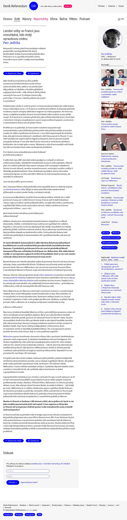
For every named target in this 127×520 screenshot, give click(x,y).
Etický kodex (57, 505)
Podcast (84, 19)
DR (33, 6)
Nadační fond (92, 505)
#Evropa (105, 233)
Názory (27, 19)
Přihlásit (101, 6)
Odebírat (111, 6)
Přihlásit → (13, 482)
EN (123, 19)
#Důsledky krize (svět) (111, 238)
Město (73, 19)
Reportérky (41, 19)
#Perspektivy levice (110, 243)
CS (119, 19)
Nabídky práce (78, 505)
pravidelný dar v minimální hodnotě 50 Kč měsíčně (50, 464)
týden (110, 260)
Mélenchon (8, 336)
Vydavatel (45, 505)
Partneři (8, 508)
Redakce (23, 505)
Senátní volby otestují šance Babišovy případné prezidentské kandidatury (111, 311)
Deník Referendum (15, 6)
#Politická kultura (109, 248)
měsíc (116, 260)
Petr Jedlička (11, 43)
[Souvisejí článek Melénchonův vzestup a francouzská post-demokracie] (112, 142)
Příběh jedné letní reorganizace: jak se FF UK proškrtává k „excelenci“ (112, 266)
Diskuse (67, 505)
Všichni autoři (34, 505)
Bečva (63, 19)
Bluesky (102, 505)
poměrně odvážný (17, 277)
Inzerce (111, 505)
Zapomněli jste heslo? (29, 482)
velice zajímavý (45, 275)
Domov (7, 19)
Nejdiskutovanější (118, 257)
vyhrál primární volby (15, 189)
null (117, 505)
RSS (39, 514)
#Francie (115, 233)
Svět (17, 19)
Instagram (30, 514)
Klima (53, 19)
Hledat (121, 6)
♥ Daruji (68, 6)
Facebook (8, 514)
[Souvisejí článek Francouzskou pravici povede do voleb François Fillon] (112, 110)
